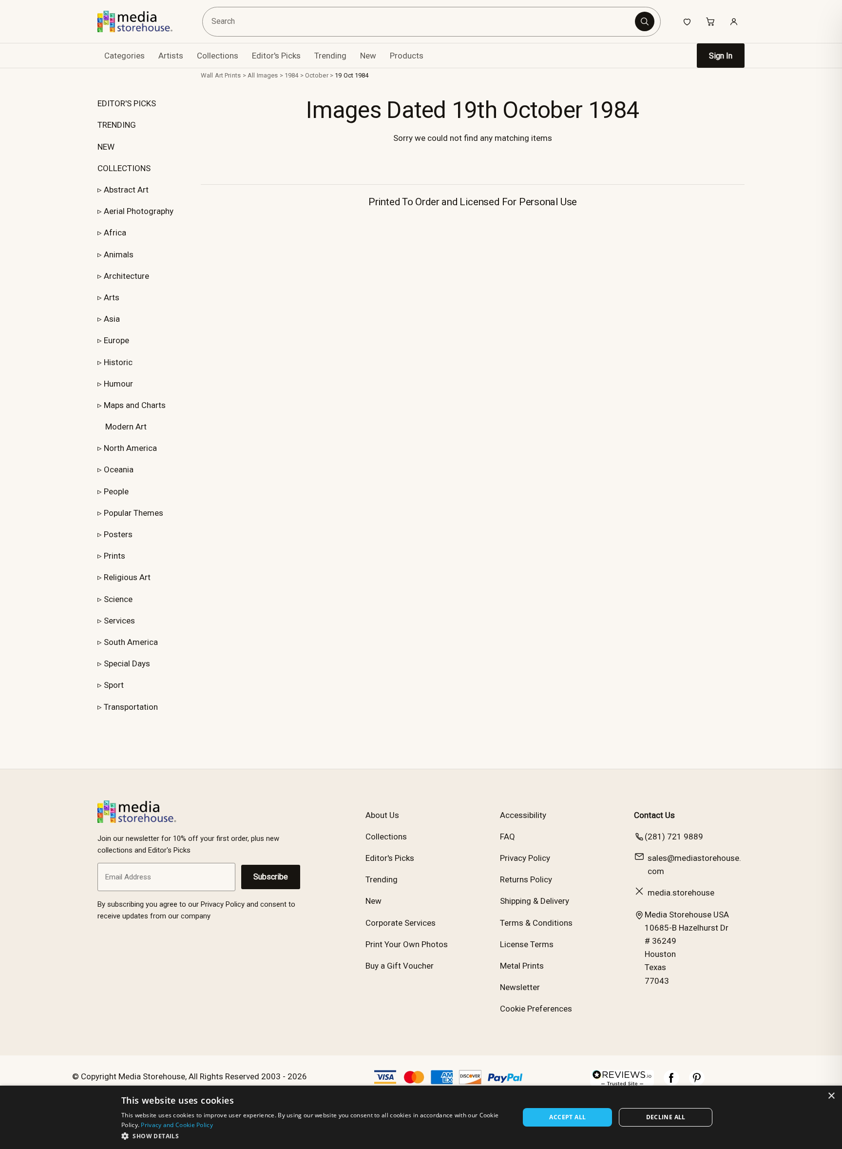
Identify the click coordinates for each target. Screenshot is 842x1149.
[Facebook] (671, 1083)
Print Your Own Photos (406, 944)
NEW (106, 147)
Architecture (126, 276)
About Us (382, 815)
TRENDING (116, 125)
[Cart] (710, 21)
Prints (114, 556)
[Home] (142, 21)
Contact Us (654, 815)
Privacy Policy (525, 858)
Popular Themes (133, 513)
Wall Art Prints (221, 75)
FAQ (507, 836)
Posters (118, 534)
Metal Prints (522, 966)
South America (131, 642)
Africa (115, 232)
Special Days (127, 663)
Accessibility (523, 815)
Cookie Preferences (536, 1008)
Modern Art (126, 426)
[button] (314, 1136)
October (316, 75)
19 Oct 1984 (351, 75)
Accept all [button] (567, 1117)
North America (130, 448)
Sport (114, 685)
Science (118, 599)
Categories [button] (124, 55)
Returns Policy (526, 879)
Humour (118, 384)
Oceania (119, 469)
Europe (116, 340)
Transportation (131, 707)
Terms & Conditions (536, 923)
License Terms (527, 944)
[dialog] (421, 1117)
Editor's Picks (276, 55)
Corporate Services (400, 923)
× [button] (831, 1096)
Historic (118, 362)
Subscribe (270, 876)
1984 (292, 75)
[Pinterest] (697, 1083)
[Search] (644, 21)
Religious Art (127, 577)
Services (119, 620)
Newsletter (520, 987)
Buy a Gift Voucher (399, 966)
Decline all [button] (666, 1117)
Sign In (720, 55)
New (368, 55)
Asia (112, 319)
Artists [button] (170, 55)
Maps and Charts (135, 405)
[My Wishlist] (687, 21)
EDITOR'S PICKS (126, 103)
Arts (111, 297)
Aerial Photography (138, 211)
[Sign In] (734, 21)
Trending (330, 55)
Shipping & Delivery (534, 901)
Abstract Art (126, 190)
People (116, 491)
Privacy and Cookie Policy (177, 1125)
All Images (263, 75)
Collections (217, 55)
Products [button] (406, 55)
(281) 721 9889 (674, 836)
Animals (119, 254)
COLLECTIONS (124, 168)
